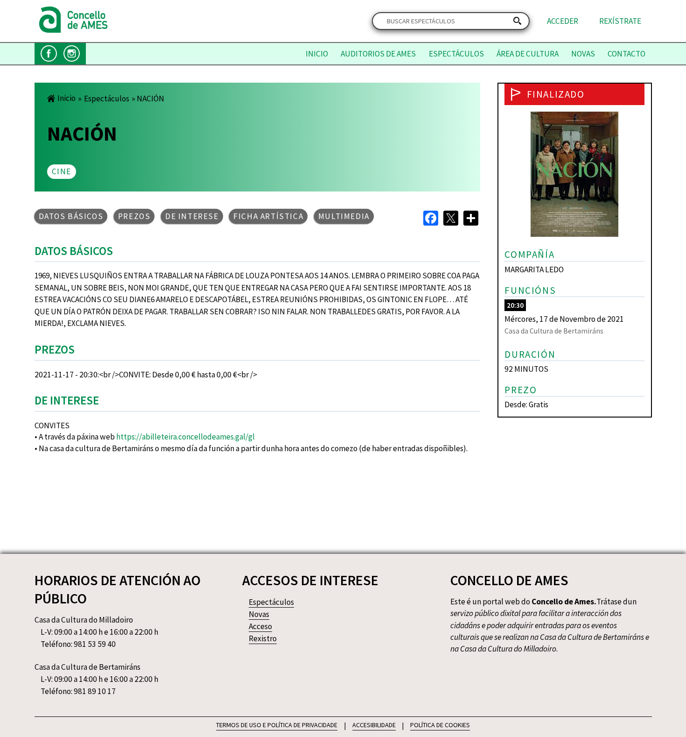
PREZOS (55, 349)
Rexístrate (620, 21)
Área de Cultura (528, 54)
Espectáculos (456, 54)
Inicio (317, 54)
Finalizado (556, 94)
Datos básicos (71, 216)
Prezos (134, 216)
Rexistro (263, 638)
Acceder (562, 21)
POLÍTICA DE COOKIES (440, 725)
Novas (583, 54)
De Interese (192, 216)
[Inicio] (73, 30)
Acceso (260, 626)
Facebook (49, 53)
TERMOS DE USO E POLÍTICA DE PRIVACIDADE (276, 725)
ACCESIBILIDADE (374, 725)
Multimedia (344, 216)
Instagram (71, 53)
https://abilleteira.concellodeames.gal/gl (185, 437)
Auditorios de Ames (378, 54)
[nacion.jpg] (574, 234)
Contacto (626, 54)
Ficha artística (268, 216)
